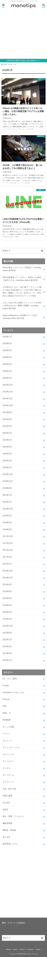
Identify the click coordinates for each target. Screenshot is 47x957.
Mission (9, 949)
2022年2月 (7, 433)
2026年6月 (7, 343)
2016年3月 (7, 612)
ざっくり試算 (8, 727)
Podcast (6, 699)
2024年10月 (8, 405)
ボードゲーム (8, 775)
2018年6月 (7, 516)
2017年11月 (8, 543)
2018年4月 (7, 523)
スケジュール (8, 754)
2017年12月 (8, 536)
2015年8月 (7, 633)
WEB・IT (7, 713)
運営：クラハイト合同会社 (13, 923)
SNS (5, 706)
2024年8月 (7, 419)
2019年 (10, 64)
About (15, 949)
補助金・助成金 (9, 830)
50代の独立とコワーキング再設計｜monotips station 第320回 (22, 268)
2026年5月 (7, 350)
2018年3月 (7, 529)
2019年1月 (7, 502)
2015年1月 (7, 640)
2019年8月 (7, 488)
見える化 (6, 837)
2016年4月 (7, 605)
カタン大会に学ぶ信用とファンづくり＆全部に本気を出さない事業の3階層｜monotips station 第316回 (22, 305)
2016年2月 (7, 619)
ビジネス (6, 768)
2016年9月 (7, 584)
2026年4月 (7, 357)
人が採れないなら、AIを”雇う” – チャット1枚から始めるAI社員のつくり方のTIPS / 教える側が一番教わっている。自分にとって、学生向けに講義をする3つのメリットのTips (22, 291)
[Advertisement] (23, 33)
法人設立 (6, 803)
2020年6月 (7, 447)
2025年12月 (8, 385)
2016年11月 (8, 571)
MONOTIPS (22, 954)
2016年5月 (7, 598)
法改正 (5, 809)
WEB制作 (7, 720)
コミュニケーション (11, 747)
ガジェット (7, 741)
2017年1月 (7, 564)
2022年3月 (7, 426)
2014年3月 (7, 653)
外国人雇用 (7, 796)
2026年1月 (7, 378)
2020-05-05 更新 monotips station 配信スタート (24, 60)
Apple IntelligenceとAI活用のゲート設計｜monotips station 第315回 (21, 316)
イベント (6, 734)
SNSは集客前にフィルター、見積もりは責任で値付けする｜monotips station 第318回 (22, 278)
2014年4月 (7, 646)
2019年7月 (7, 495)
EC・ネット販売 (10, 679)
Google (6, 685)
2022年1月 (7, 440)
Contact (38, 949)
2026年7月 (7, 337)
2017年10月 (8, 550)
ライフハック (8, 782)
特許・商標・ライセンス (13, 816)
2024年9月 (7, 412)
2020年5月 (7, 454)
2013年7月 (7, 660)
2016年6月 (7, 591)
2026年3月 (7, 364)
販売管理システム (10, 844)
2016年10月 (8, 578)
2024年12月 (8, 392)
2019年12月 (8, 474)
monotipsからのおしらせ (13, 692)
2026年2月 (7, 371)
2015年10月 (8, 626)
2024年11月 (8, 399)
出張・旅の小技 (9, 789)
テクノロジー (8, 761)
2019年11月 (8, 481)
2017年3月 (7, 557)
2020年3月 (7, 461)
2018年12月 (8, 509)
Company (30, 949)
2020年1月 (7, 467)
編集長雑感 (7, 823)
